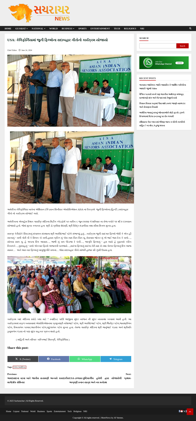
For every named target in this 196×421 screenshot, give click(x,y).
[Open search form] (190, 28)
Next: (100, 378)
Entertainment (100, 28)
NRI (142, 28)
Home (8, 28)
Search (143, 38)
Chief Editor (12, 50)
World (53, 28)
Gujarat (20, 28)
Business (67, 28)
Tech (117, 28)
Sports (82, 28)
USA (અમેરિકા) (19, 367)
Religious (130, 28)
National (37, 28)
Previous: (38, 378)
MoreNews (106, 418)
